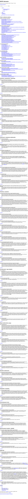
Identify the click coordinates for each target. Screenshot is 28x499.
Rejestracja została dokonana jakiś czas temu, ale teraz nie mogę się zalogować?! (12, 22)
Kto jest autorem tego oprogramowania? (6, 74)
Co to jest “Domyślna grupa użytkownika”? (6, 55)
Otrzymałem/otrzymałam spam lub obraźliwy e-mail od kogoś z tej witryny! (10, 59)
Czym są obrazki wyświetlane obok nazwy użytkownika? (8, 30)
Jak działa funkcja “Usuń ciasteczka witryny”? (7, 24)
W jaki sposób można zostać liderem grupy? (7, 54)
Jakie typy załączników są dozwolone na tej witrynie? (8, 72)
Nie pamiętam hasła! (4, 23)
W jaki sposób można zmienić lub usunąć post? (7, 35)
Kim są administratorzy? (4, 51)
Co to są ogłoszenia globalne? (5, 47)
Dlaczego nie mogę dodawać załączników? (7, 39)
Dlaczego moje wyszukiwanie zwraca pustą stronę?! (8, 65)
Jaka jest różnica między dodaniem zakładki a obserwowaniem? (9, 68)
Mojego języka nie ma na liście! (5, 29)
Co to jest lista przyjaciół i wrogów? (6, 61)
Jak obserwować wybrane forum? (5, 69)
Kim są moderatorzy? (4, 52)
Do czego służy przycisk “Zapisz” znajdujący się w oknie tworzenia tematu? (11, 41)
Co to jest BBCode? (4, 44)
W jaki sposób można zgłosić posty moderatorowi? (8, 40)
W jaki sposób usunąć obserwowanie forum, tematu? (8, 70)
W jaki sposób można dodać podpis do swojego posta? (8, 36)
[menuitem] (5, 9)
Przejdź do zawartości (3, 4)
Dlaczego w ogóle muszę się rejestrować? (6, 19)
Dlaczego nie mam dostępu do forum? (6, 38)
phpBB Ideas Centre (16, 468)
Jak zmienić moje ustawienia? (5, 26)
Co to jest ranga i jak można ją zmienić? (6, 31)
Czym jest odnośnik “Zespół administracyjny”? (7, 56)
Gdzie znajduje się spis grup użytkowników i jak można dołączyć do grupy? (11, 53)
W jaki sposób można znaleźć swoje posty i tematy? (8, 66)
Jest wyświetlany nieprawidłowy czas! (6, 28)
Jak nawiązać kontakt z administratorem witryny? (7, 76)
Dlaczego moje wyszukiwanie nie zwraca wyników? (8, 64)
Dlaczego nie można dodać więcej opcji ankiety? (7, 37)
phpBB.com (5, 164)
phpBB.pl (10, 492)
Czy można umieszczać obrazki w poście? (6, 46)
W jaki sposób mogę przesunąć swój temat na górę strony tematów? (10, 42)
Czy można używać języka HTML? (5, 45)
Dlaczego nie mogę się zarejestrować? (6, 20)
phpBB (7, 491)
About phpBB (26, 464)
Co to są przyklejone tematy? (5, 48)
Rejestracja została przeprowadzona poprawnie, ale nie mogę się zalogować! (11, 21)
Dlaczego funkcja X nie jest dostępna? (6, 75)
